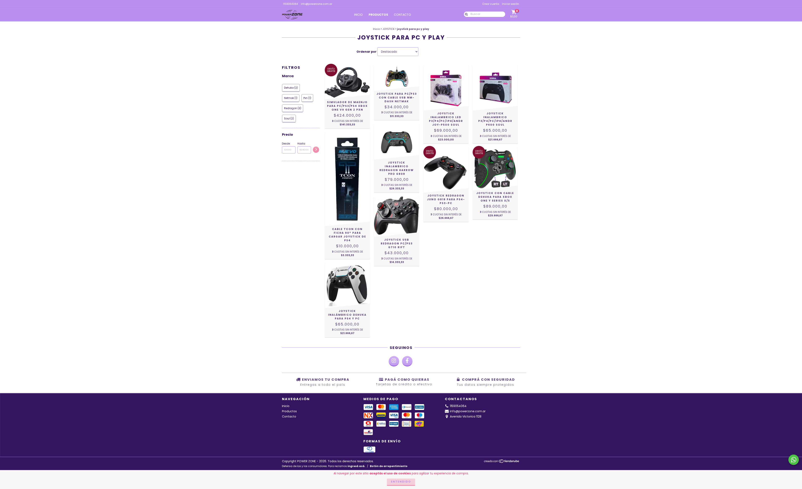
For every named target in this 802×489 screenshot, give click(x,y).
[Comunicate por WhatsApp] (793, 460)
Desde (286, 143)
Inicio (358, 15)
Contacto (402, 15)
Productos (378, 15)
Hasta (301, 143)
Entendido (401, 481)
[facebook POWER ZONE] (407, 361)
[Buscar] (465, 14)
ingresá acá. (356, 466)
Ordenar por (367, 52)
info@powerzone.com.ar (316, 4)
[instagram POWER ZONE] (394, 361)
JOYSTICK (388, 29)
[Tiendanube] (501, 462)
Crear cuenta (490, 4)
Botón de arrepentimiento (388, 466)
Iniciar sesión (510, 4)
